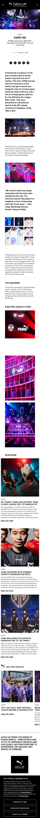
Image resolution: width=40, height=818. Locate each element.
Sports (20, 34)
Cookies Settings (20, 802)
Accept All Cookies (20, 814)
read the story (7, 521)
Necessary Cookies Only (20, 808)
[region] (20, 796)
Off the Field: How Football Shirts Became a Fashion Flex (17, 709)
